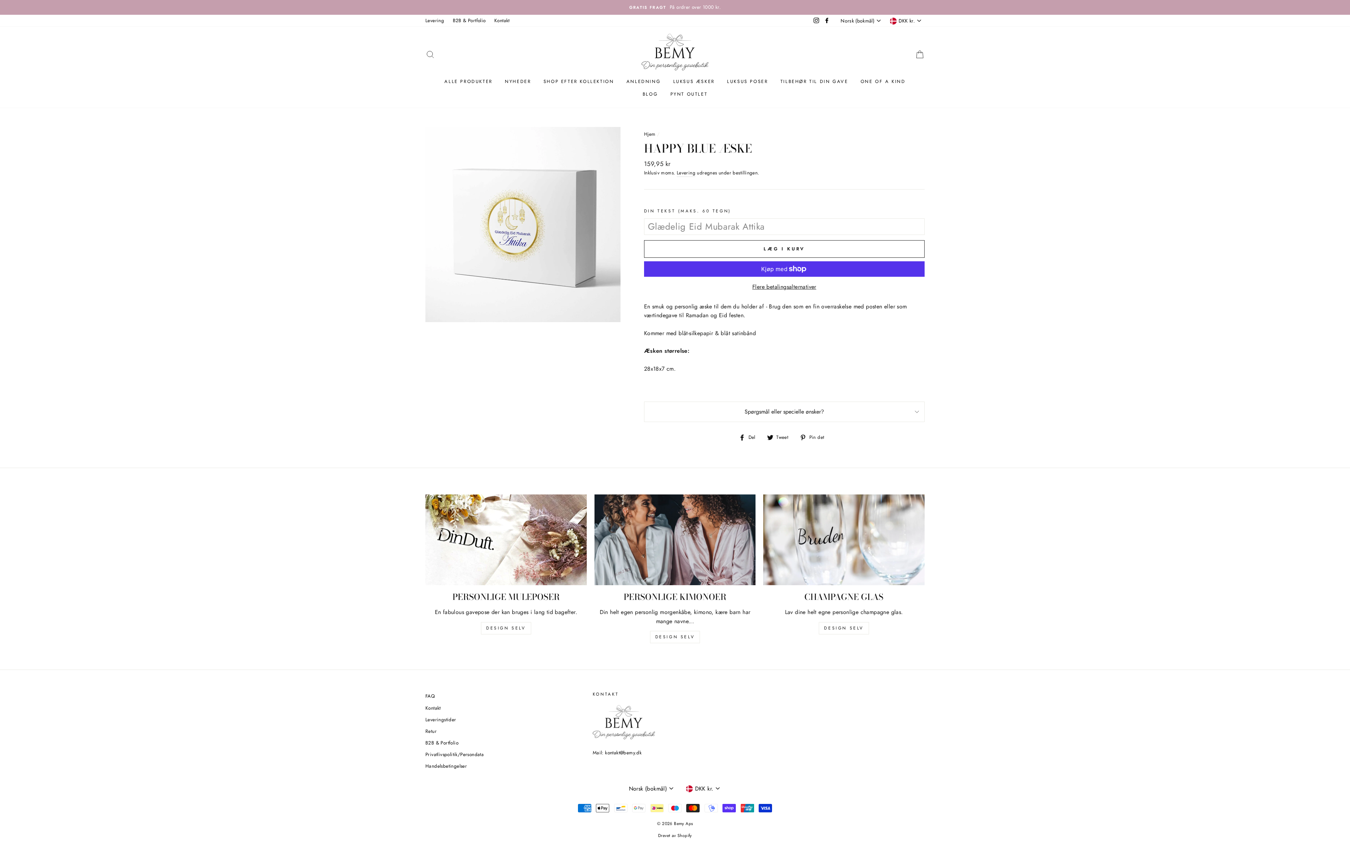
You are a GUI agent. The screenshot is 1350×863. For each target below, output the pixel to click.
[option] (675, 7)
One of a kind (883, 81)
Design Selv (844, 628)
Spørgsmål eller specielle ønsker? (784, 412)
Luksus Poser (747, 81)
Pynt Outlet (689, 94)
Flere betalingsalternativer (784, 287)
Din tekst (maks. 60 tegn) (687, 211)
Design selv (506, 628)
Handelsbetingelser (446, 765)
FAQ (430, 695)
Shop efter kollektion (579, 81)
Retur (431, 731)
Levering (434, 20)
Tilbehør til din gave (814, 81)
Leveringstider (440, 719)
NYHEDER (518, 81)
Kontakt (502, 20)
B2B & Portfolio (469, 20)
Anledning (643, 81)
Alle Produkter (468, 81)
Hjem (650, 134)
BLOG (650, 94)
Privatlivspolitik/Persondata (454, 754)
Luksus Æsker (694, 81)
